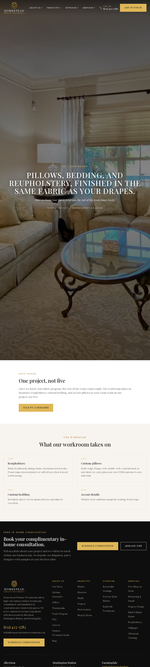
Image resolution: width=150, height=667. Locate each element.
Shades (81, 586)
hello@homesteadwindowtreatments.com (24, 632)
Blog (54, 641)
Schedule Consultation (98, 546)
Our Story (57, 586)
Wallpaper (133, 628)
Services (88, 8)
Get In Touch (133, 7)
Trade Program (60, 614)
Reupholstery (135, 622)
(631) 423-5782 (133, 546)
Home (50, 208)
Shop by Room (84, 615)
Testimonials (58, 608)
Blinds (80, 598)
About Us (35, 8)
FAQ (54, 619)
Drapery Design (136, 606)
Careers (56, 625)
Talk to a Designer (36, 407)
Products (53, 8)
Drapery (81, 604)
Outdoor (70, 8)
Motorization (84, 609)
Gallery (55, 602)
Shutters (81, 592)
